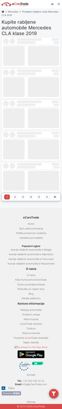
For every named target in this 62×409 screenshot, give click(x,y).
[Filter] (54, 393)
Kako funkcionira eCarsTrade (31, 279)
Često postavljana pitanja (31, 284)
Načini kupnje (31, 319)
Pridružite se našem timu (31, 289)
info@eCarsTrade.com (35, 384)
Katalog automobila (31, 309)
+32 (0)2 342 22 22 (34, 380)
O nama (31, 275)
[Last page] (55, 197)
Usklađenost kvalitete (31, 237)
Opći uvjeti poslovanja (31, 228)
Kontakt (31, 374)
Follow (11, 388)
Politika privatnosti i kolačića (31, 233)
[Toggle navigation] (59, 4)
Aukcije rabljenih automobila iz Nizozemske (31, 263)
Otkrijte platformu (31, 298)
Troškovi (31, 328)
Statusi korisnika (31, 333)
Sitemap (31, 401)
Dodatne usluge (31, 314)
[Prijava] (53, 4)
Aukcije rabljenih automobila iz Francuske (31, 259)
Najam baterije (31, 342)
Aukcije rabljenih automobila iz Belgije (31, 249)
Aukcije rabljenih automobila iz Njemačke (31, 254)
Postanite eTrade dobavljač (31, 337)
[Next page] (47, 197)
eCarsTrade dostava (31, 323)
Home (31, 223)
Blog (31, 293)
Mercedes (13, 11)
